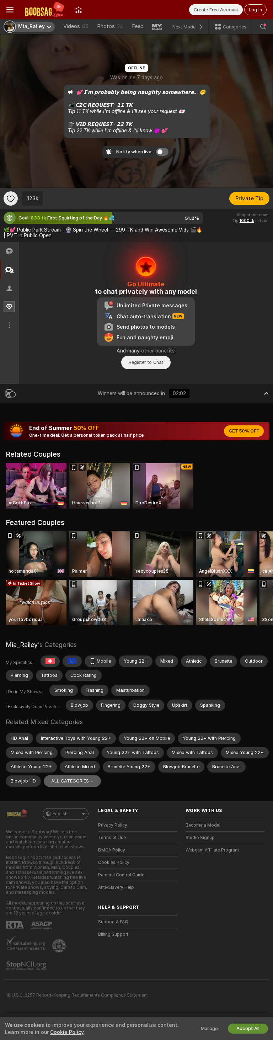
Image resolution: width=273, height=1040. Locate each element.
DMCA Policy (111, 850)
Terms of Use (112, 837)
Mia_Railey (22, 644)
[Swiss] (50, 661)
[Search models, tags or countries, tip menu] (263, 26)
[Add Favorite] (11, 198)
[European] (72, 661)
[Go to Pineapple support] (59, 946)
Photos (110, 26)
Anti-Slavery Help (116, 887)
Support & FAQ (113, 921)
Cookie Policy (67, 1032)
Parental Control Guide (121, 874)
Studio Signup (200, 837)
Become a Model (203, 825)
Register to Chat (146, 362)
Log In (255, 9)
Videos (76, 26)
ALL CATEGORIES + (72, 781)
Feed (138, 26)
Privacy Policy (112, 825)
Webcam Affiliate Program (212, 850)
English (60, 813)
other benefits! (158, 351)
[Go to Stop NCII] (27, 965)
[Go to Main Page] (44, 9)
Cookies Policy (113, 862)
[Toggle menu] (10, 9)
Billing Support (113, 934)
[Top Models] (78, 9)
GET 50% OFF (244, 431)
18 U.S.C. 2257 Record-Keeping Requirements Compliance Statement (77, 995)
